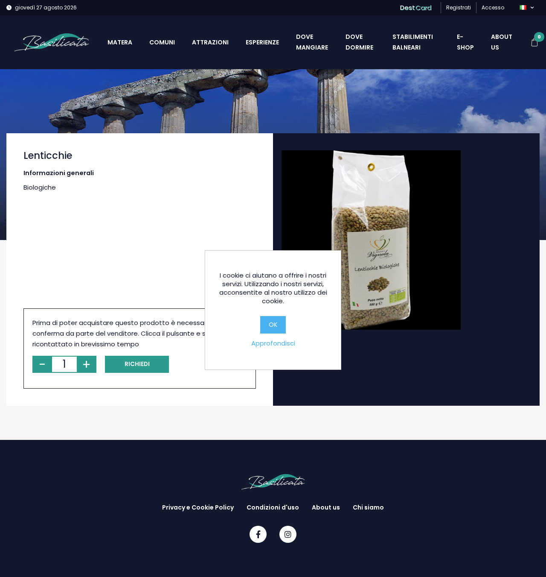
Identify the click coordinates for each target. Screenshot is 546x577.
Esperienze (262, 42)
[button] (526, 7)
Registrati (458, 7)
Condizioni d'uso (273, 507)
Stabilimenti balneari (412, 42)
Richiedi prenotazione (137, 366)
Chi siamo (368, 507)
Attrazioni (210, 42)
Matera (119, 42)
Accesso (493, 7)
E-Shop (465, 42)
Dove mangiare (312, 42)
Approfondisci (273, 343)
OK (273, 324)
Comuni (162, 42)
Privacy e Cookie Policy (198, 507)
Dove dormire (359, 42)
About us (501, 42)
